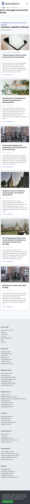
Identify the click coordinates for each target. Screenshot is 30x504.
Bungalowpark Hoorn (7, 407)
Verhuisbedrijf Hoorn (7, 385)
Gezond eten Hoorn (7, 364)
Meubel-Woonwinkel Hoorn (9, 397)
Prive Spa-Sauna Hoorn (8, 471)
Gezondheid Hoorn (6, 360)
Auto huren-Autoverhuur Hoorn (10, 454)
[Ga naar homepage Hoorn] (10, 3)
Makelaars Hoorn (6, 424)
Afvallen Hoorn (5, 362)
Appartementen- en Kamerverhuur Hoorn (14, 399)
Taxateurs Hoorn (6, 420)
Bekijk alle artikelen (6, 30)
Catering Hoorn (5, 375)
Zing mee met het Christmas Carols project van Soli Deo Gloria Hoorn (13, 193)
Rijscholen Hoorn (6, 352)
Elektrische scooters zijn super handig (14, 286)
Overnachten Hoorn (7, 403)
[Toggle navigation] (27, 4)
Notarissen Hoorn (6, 418)
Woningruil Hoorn (6, 469)
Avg (2, 340)
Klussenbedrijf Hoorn (7, 416)
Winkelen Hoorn (5, 395)
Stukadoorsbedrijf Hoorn (8, 383)
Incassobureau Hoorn (7, 473)
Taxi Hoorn (4, 356)
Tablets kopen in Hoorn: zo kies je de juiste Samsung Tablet (14, 56)
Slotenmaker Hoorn (7, 459)
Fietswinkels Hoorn (6, 354)
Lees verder (7, 74)
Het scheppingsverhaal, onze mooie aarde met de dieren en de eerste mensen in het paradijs (14, 241)
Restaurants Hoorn (6, 373)
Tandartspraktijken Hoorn (9, 379)
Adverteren (4, 334)
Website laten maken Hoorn (9, 440)
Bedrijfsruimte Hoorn (7, 475)
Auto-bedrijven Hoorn (7, 451)
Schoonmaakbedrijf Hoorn (9, 422)
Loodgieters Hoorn (6, 381)
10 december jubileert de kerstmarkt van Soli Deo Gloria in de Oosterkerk (14, 147)
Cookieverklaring (6, 338)
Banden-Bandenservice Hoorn (10, 456)
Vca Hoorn (4, 436)
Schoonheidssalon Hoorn (8, 377)
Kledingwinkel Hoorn (7, 438)
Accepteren (7, 501)
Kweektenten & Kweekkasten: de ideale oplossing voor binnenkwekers (14, 100)
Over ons (3, 336)
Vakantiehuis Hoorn (7, 405)
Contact (3, 332)
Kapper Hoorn (5, 358)
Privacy (3, 342)
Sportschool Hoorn (6, 442)
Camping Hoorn (5, 401)
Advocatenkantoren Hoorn (9, 457)
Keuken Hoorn (5, 434)
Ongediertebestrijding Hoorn (9, 477)
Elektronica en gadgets (11, 52)
